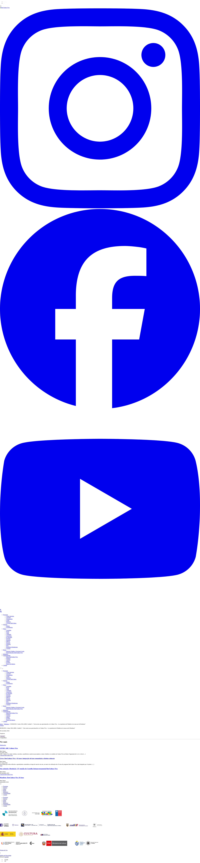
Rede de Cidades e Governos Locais (15, 651)
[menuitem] (5, 2)
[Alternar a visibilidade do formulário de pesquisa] (2, 668)
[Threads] (0, 610)
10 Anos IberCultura (11, 623)
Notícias (5, 624)
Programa (5, 614)
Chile (7, 633)
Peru (7, 645)
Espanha (8, 640)
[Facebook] (100, 408)
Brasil (7, 631)
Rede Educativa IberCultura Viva (14, 652)
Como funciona (10, 616)
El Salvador (9, 637)
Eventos (8, 662)
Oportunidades (6, 655)
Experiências (9, 627)
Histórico (8, 621)
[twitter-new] (1, 612)
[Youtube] (100, 608)
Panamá (8, 643)
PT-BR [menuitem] (5, 2)
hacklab (6, 857)
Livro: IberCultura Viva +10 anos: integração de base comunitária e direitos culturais (27, 758)
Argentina (8, 630)
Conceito (8, 617)
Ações (7, 620)
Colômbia (8, 634)
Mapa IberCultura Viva (12, 657)
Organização (9, 619)
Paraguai (8, 644)
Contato (5, 665)
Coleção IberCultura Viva (6, 755)
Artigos (2, 725)
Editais (8, 626)
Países (4, 628)
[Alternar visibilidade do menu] (0, 6)
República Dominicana (12, 647)
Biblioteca (5, 654)
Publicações (3, 745)
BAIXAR (2, 736)
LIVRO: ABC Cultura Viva (9, 748)
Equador (8, 638)
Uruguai (8, 648)
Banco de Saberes (10, 664)
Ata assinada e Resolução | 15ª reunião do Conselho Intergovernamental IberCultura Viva (29, 769)
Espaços (8, 658)
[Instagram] (100, 208)
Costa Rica (9, 636)
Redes (4, 650)
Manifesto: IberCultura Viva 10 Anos (12, 777)
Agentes (8, 659)
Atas (1, 765)
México (8, 641)
